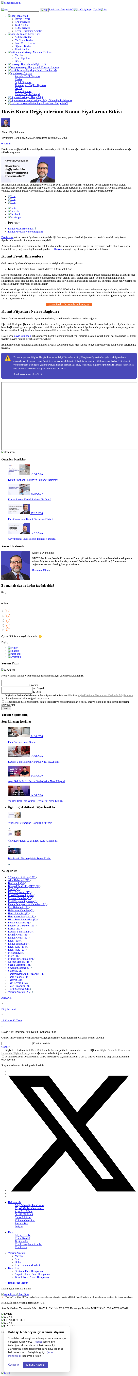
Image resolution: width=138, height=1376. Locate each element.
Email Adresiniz (41, 1043)
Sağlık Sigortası (23, 82)
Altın (17, 1259)
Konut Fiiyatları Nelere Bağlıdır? (26, 231)
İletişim (19, 1226)
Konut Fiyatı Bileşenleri (21, 228)
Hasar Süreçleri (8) (18, 913)
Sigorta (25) (14, 970)
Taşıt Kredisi (21, 24)
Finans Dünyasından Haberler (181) (27, 904)
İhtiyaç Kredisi (22, 18)
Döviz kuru (7, 237)
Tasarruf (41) (15, 979)
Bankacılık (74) (16, 883)
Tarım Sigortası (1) (18, 976)
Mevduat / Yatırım (42, 52)
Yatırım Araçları (16, 1253)
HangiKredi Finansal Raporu (43, 67)
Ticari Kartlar (22, 49)
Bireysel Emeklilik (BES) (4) (24, 886)
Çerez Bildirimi (23, 1217)
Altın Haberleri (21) (19, 880)
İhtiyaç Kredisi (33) (18, 922)
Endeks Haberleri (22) (20, 898)
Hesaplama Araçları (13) (21, 916)
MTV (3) (13, 955)
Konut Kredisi (22, 21)
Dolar (18, 1262)
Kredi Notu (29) (17, 949)
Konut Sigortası (23, 91)
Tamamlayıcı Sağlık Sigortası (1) (25, 973)
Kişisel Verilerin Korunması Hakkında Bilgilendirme (105, 695)
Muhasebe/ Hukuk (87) (20, 958)
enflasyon (57, 249)
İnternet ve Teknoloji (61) (22, 925)
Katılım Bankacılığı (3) (20, 931)
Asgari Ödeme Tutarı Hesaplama (32, 1274)
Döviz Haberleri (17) (19, 892)
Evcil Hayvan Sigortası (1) (22, 901)
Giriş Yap (86, 9)
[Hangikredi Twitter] (72, 1190)
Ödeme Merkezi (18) (19, 961)
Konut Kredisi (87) (18, 937)
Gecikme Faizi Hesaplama (29, 1271)
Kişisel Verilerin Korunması (29, 1208)
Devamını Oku (40, 570)
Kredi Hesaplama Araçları (28, 31)
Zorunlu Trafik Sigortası (27, 76)
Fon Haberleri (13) (18, 907)
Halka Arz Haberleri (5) (21, 910)
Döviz (18, 61)
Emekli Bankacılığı (46, 70)
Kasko (18, 79)
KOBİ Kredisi (22, 28)
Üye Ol (97, 9)
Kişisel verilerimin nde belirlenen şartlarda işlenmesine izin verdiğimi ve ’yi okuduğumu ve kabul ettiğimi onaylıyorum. (65, 1052)
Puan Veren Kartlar (25, 43)
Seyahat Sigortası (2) (19, 967)
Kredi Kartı (33, 34)
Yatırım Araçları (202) (20, 992)
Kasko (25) (14, 928)
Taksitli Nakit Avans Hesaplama (32, 1277)
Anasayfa (6, 997)
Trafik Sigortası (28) (19, 989)
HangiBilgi (36, 97)
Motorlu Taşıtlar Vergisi (27, 94)
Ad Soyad (38, 688)
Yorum (34, 685)
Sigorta (27, 73)
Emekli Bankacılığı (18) (21, 895)
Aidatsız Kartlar (23, 37)
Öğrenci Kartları (23, 46)
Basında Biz (21, 1223)
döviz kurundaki (22, 335)
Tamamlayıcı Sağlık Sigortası (30, 85)
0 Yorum (5, 143)
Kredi (25, 15)
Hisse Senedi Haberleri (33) (23, 919)
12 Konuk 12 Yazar (11, 1020)
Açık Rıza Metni (34, 1050)
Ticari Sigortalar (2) (18, 985)
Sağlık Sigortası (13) (19, 964)
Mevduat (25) (15, 952)
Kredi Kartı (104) (17, 946)
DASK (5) (14, 889)
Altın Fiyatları (22, 58)
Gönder (6, 708)
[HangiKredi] (69, 4)
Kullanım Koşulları (25, 1220)
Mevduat (19, 55)
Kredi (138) (14, 940)
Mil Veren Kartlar (24, 40)
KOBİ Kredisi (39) (18, 934)
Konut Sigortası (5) (18, 943)
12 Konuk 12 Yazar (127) (22, 877)
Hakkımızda (14, 1202)
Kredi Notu (21, 1247)
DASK (18, 88)
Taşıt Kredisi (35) (17, 982)
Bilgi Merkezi (8, 1009)
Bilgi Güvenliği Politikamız (57, 100)
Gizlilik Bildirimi (24, 1214)
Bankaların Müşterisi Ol (61, 9)
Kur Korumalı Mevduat (27, 1265)
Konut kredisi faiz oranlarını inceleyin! (69, 304)
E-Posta (37, 691)
